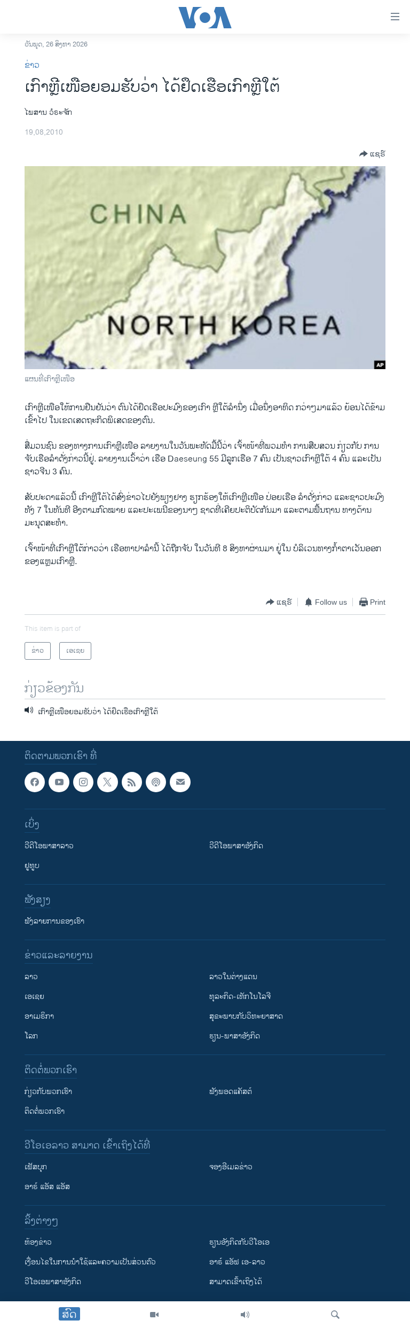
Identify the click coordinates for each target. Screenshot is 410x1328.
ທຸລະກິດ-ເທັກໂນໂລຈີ (240, 996)
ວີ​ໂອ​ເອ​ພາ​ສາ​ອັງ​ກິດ (53, 1281)
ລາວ (31, 976)
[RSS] (132, 782)
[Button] (372, 153)
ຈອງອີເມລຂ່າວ (231, 1167)
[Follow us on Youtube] (59, 782)
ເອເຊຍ (34, 996)
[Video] (154, 1314)
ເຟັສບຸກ (36, 1167)
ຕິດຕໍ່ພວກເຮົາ (45, 1111)
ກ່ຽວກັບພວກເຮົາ (48, 1091)
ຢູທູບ (32, 865)
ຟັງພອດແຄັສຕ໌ (230, 1091)
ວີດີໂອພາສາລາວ (49, 846)
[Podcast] (156, 782)
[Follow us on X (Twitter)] (107, 782)
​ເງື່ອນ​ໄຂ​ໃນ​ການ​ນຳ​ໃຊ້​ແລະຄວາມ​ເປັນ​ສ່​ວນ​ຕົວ (90, 1262)
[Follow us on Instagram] (83, 782)
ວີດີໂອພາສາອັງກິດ (236, 846)
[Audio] (245, 1314)
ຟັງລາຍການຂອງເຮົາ (54, 921)
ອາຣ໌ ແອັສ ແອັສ (47, 1186)
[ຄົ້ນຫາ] (335, 1314)
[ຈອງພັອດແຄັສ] (180, 782)
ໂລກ (31, 1036)
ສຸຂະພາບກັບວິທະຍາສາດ (246, 1016)
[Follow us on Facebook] (35, 782)
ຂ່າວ (32, 65)
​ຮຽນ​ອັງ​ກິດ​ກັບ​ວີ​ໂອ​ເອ (239, 1242)
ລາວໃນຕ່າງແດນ (233, 976)
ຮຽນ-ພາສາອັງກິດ (234, 1036)
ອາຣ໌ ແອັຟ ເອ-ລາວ (237, 1262)
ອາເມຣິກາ (39, 1016)
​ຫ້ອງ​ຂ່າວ (38, 1242)
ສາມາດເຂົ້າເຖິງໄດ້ (235, 1281)
